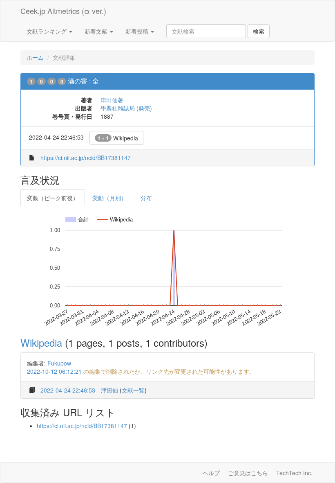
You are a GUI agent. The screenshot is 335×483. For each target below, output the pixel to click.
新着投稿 (137, 31)
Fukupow (59, 363)
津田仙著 (111, 100)
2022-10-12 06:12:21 (54, 371)
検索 (258, 31)
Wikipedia (118, 138)
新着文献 (97, 31)
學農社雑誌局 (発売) (126, 108)
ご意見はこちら (248, 473)
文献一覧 (133, 390)
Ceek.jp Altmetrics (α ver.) (63, 10)
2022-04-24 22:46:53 (67, 390)
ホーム (35, 57)
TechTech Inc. (294, 473)
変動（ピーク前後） (52, 198)
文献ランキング (47, 31)
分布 (146, 198)
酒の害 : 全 (83, 81)
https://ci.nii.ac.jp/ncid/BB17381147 (85, 157)
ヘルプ (211, 473)
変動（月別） (109, 198)
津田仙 (109, 390)
